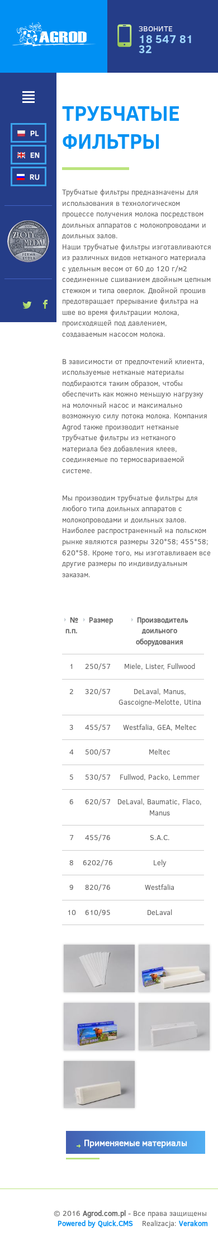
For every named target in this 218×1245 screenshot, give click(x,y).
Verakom (193, 1223)
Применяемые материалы (135, 1142)
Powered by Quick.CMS (95, 1223)
